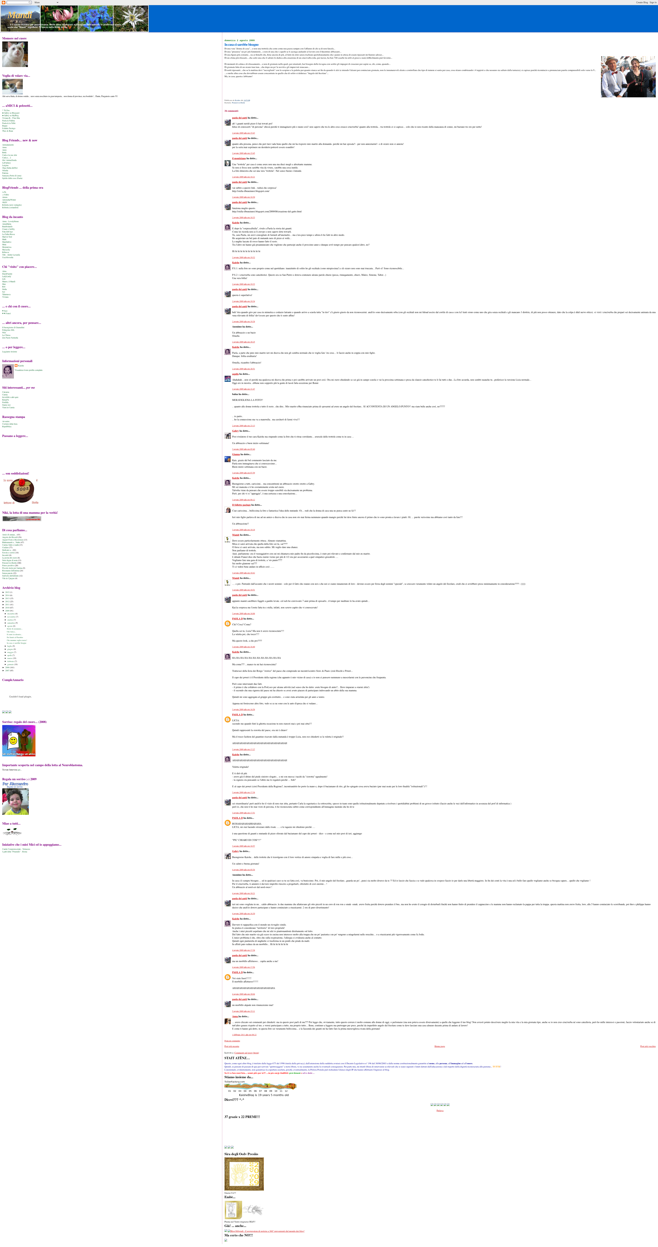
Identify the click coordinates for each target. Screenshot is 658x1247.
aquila (235, 374)
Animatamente (8, 144)
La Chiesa (6, 335)
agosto (10, 626)
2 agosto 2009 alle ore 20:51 (243, 368)
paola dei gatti (239, 117)
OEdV (4, 202)
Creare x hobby (8, 229)
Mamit (235, 535)
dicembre (11, 613)
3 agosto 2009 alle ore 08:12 (243, 499)
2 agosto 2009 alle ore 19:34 (243, 301)
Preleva (440, 1110)
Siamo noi (6, 405)
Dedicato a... (7, 550)
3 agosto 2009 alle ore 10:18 (243, 529)
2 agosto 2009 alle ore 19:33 (243, 284)
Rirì (3, 286)
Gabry (235, 431)
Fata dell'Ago (7, 231)
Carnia (5, 394)
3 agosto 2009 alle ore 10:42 (243, 572)
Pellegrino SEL (8, 330)
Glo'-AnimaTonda (9, 160)
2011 (7, 604)
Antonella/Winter (9, 199)
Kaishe (235, 222)
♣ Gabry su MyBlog (10, 115)
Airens (5, 197)
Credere (5, 547)
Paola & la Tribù (8, 123)
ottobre (10, 619)
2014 (7, 595)
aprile (9, 655)
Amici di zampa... (9, 534)
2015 (7, 592)
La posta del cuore (9, 557)
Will (4, 332)
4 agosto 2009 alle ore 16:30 (243, 913)
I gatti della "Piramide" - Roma (14, 851)
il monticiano (239, 158)
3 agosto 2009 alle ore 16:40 (243, 646)
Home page (440, 1046)
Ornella (5, 170)
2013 (7, 598)
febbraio (11, 661)
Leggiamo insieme (9, 351)
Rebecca (5, 252)
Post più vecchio (648, 1046)
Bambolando (7, 226)
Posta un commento (232, 1040)
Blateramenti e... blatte (11, 542)
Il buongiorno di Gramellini (13, 327)
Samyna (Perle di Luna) (11, 175)
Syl (3, 291)
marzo (10, 658)
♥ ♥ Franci (6, 313)
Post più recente (231, 1046)
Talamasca (6, 294)
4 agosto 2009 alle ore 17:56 (243, 967)
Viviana (5, 297)
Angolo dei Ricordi (10, 537)
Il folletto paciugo (241, 505)
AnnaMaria (6, 224)
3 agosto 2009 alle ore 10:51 (243, 589)
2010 (7, 607)
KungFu (5, 399)
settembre (11, 623)
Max (4, 284)
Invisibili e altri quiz (10, 397)
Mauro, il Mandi (8, 281)
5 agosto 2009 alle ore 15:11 (243, 1011)
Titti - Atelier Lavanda (11, 254)
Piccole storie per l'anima (12, 568)
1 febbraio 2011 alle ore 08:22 (244, 1034)
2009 (7, 610)
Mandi (19, 15)
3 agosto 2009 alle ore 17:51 (243, 812)
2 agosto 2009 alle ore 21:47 (243, 389)
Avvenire (5, 421)
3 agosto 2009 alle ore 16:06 (243, 613)
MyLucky (6, 249)
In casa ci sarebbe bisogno (16, 643)
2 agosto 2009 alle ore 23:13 (243, 425)
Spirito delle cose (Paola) (12, 178)
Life (3, 279)
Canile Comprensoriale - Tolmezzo (16, 849)
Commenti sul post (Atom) (246, 1052)
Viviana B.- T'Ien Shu (11, 118)
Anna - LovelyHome (10, 221)
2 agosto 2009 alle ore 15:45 (243, 153)
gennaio (10, 664)
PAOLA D (237, 618)
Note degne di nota (9, 560)
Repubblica (6, 426)
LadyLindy (6, 276)
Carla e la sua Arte (9, 155)
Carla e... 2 (6, 157)
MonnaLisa (6, 247)
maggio (10, 652)
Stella (4, 289)
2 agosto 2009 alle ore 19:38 (243, 321)
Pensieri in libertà (238, 102)
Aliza (4, 271)
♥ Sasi (4, 310)
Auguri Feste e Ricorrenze (12, 539)
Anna (235, 1016)
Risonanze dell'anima (10, 570)
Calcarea (5, 392)
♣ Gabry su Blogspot (10, 113)
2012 (7, 601)
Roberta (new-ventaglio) (12, 205)
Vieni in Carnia (8, 407)
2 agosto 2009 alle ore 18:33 (243, 217)
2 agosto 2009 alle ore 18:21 (243, 176)
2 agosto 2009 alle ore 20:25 (243, 341)
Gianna (236, 454)
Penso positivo (8, 565)
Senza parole (7, 573)
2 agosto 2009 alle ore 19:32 (243, 257)
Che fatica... (11, 631)
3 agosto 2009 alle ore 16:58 (243, 709)
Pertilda (5, 402)
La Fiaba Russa (8, 234)
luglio (10, 646)
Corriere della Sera (9, 424)
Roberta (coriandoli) (10, 207)
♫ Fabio (5, 194)
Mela (4, 244)
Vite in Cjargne (8, 578)
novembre (11, 616)
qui (19, 769)
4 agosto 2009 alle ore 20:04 (243, 994)
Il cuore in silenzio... (14, 634)
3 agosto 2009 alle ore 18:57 (243, 846)
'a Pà (4, 192)
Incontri (5, 555)
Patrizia (5, 173)
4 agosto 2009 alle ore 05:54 (243, 869)
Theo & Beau (7, 131)
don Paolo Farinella (10, 337)
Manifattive (6, 242)
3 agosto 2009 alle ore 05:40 (243, 449)
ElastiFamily (7, 273)
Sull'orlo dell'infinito (10, 575)
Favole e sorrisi (8, 552)
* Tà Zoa (5, 110)
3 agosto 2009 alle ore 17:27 (243, 749)
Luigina (5, 165)
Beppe (4, 125)
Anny (4, 150)
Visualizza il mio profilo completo (28, 370)
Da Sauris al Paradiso (15, 637)
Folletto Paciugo (8, 128)
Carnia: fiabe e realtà (10, 545)
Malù (4, 239)
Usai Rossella (7, 257)
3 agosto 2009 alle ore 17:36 (243, 792)
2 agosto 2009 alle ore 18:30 (243, 197)
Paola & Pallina (8, 120)
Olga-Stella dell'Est (9, 168)
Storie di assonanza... (15, 629)
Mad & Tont (7, 236)
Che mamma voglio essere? (17, 640)
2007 (7, 670)
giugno (10, 649)
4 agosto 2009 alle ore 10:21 (243, 893)
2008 (7, 667)
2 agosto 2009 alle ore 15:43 (243, 133)
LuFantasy (6, 162)
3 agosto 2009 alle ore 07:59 (243, 472)
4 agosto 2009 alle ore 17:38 (243, 950)
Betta (4, 152)
